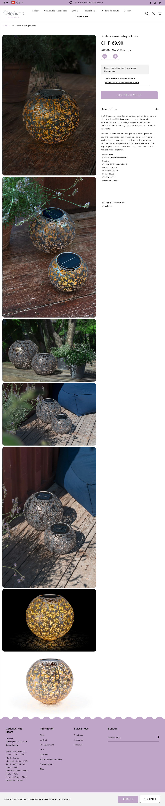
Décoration (89, 11)
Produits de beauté (110, 11)
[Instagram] (155, 3)
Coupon (127, 11)
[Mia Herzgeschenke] (13, 13)
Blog (42, 769)
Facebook (78, 735)
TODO (5, 25)
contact (43, 740)
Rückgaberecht (47, 745)
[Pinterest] (160, 3)
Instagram (78, 740)
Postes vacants (46, 764)
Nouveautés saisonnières (55, 11)
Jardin (75, 11)
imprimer (44, 754)
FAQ (42, 735)
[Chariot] (160, 13)
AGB (42, 749)
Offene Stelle (82, 16)
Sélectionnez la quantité (116, 50)
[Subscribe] (157, 738)
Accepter (150, 799)
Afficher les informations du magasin (122, 82)
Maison (35, 11)
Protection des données (51, 759)
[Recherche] (147, 13)
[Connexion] (153, 13)
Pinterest (78, 745)
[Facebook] (150, 3)
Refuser (128, 799)
